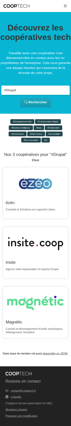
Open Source (36, 134)
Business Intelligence (21, 128)
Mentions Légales (16, 409)
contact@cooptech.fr (23, 390)
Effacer (35, 160)
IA (46, 140)
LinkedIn (16, 396)
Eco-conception (31, 140)
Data (39, 128)
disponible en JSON (55, 353)
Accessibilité (54, 134)
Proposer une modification (22, 416)
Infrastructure (18, 134)
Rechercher (37, 102)
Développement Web (23, 122)
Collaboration (54, 128)
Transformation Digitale (48, 122)
